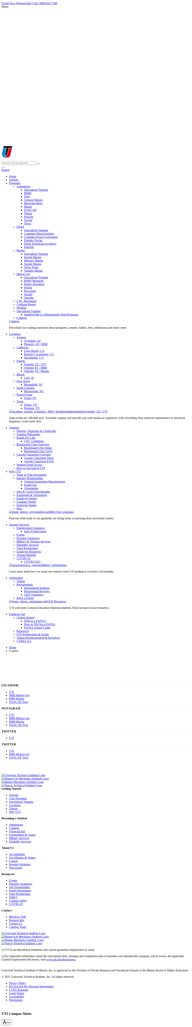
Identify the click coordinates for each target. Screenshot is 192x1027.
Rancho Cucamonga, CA (39, 354)
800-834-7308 (17, 916)
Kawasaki (30, 291)
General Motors (33, 200)
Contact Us (15, 923)
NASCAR (30, 210)
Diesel (20, 226)
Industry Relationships (29, 478)
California (22, 347)
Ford (27, 196)
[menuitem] (12, 176)
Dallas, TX (30, 404)
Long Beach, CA (34, 350)
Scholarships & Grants (22, 834)
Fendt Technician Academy (40, 243)
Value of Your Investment (31, 474)
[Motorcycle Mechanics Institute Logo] (25, 778)
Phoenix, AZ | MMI (35, 344)
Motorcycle (23, 274)
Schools (13, 795)
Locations (15, 805)
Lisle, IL (29, 377)
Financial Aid (17, 831)
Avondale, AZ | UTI (95, 411)
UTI (11, 691)
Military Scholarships (54, 565)
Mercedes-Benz (33, 203)
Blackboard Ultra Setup (38, 447)
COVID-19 (23, 558)
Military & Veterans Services (33, 541)
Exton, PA (30, 398)
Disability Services (27, 544)
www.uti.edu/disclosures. (61, 959)
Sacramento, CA (34, 357)
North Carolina (25, 388)
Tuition (20, 581)
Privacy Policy (17, 983)
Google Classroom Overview (33, 454)
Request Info (16, 920)
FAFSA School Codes (37, 627)
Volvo (27, 223)
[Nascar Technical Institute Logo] (22, 785)
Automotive (23, 186)
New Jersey (23, 381)
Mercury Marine (33, 260)
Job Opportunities (19, 887)
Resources (22, 631)
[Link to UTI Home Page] (20, 159)
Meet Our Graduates (62, 512)
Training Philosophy (28, 434)
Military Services (19, 838)
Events (20, 534)
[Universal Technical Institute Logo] (23, 775)
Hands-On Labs (25, 437)
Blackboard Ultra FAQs (38, 451)
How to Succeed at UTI (30, 468)
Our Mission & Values (22, 857)
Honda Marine (32, 257)
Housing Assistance (28, 538)
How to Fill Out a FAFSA (39, 624)
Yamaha (29, 297)
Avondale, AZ (32, 340)
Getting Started (25, 617)
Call (44, 3)
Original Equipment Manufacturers (44, 481)
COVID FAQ (32, 561)
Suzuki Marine (32, 264)
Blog (19, 508)
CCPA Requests (18, 989)
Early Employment (35, 531)
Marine (20, 250)
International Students (37, 588)
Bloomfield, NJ (33, 384)
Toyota (28, 220)
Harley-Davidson (34, 284)
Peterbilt (29, 247)
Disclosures (16, 1000)
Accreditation (17, 854)
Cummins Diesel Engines (39, 233)
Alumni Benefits (26, 555)
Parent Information (20, 890)
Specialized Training (36, 189)
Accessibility (16, 996)
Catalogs (21, 317)
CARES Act (23, 641)
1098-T (13, 897)
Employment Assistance (30, 528)
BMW (28, 193)
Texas (19, 401)
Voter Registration (27, 548)
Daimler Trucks (33, 240)
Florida (20, 361)
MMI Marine (16, 698)
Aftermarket (31, 488)
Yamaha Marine (33, 270)
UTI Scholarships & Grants (32, 634)
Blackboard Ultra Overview (33, 444)
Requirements (24, 584)
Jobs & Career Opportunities (33, 491)
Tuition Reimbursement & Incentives (38, 637)
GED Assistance (34, 594)
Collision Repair (26, 304)
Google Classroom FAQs (39, 461)
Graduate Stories (26, 501)
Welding (21, 307)
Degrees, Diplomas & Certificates (36, 431)
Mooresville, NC (34, 391)
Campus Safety (18, 900)
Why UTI (15, 812)
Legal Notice (16, 993)
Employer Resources (28, 551)
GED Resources (56, 601)
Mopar (28, 206)
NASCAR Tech (18, 702)
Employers (30, 485)
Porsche (28, 216)
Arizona (21, 337)
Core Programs (18, 798)
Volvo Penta (31, 267)
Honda (28, 287)
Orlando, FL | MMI (35, 367)
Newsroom (15, 867)
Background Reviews (37, 591)
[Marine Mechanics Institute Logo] (23, 782)
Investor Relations (19, 864)
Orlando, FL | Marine (36, 371)
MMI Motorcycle (19, 695)
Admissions (16, 824)
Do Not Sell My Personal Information (31, 986)
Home (12, 647)
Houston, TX (32, 408)
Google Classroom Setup (39, 458)
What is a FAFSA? (35, 620)
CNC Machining (26, 301)
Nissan (28, 213)
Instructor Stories (26, 505)
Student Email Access (29, 464)
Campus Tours (17, 926)
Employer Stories (26, 498)
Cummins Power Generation (41, 237)
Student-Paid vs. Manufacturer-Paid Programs (51, 314)
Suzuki (28, 294)
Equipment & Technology (31, 495)
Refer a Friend (25, 598)
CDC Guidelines (34, 441)
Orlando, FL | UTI (35, 364)
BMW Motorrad (33, 280)
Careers (13, 861)
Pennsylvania (24, 394)
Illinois (20, 374)
